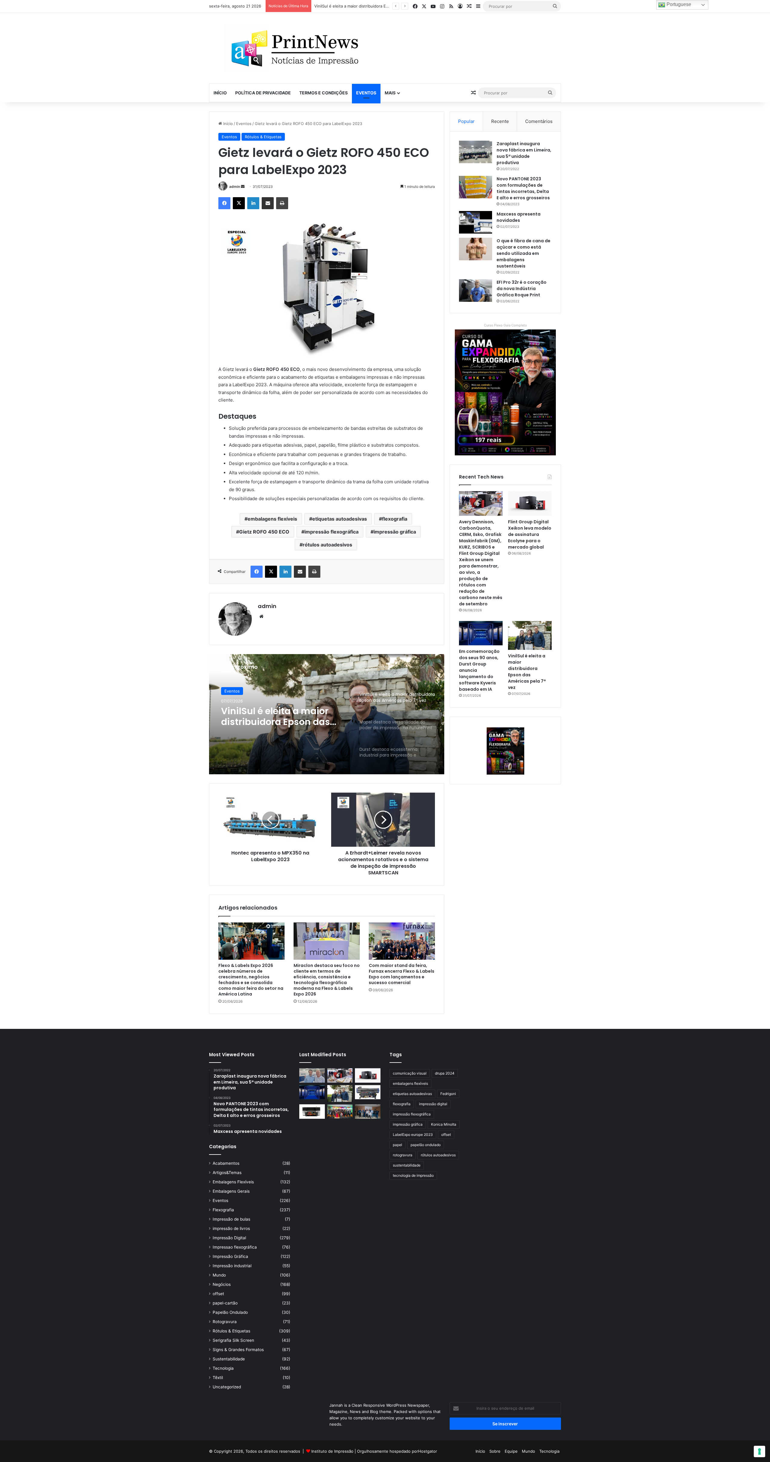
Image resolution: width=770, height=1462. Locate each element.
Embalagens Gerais (231, 1191)
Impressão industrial (232, 1265)
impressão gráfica (395, 532)
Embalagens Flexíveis (233, 1181)
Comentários (539, 121)
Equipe (511, 1451)
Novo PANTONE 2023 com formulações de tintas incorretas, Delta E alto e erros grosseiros (523, 188)
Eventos (366, 92)
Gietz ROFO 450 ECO (264, 532)
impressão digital (433, 1104)
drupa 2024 (444, 1073)
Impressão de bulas (231, 1219)
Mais (390, 92)
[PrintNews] (292, 48)
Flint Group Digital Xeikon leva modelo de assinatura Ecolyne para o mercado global (529, 534)
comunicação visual (410, 1073)
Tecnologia (223, 1368)
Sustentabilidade (229, 1358)
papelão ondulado (426, 1144)
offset (218, 1293)
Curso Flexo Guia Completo (505, 325)
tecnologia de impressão (413, 1175)
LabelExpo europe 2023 (413, 1134)
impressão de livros (231, 1228)
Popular (466, 121)
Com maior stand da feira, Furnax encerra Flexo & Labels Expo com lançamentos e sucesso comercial (401, 974)
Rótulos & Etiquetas (263, 136)
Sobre (494, 1451)
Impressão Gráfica (230, 1256)
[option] (326, 714)
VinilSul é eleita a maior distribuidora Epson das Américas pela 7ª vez (527, 671)
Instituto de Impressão (332, 1451)
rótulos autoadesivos (327, 545)
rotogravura (402, 1155)
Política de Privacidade (263, 92)
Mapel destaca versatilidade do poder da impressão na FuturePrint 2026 (382, 6)
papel (397, 1144)
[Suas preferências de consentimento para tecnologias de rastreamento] (759, 1451)
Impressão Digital (229, 1237)
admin (234, 186)
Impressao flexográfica (235, 1247)
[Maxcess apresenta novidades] (475, 222)
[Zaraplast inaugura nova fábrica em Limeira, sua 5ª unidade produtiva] (475, 152)
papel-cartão (225, 1303)
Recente (500, 121)
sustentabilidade (406, 1165)
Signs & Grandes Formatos (238, 1349)
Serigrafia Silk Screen (233, 1340)
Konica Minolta (443, 1124)
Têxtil (218, 1377)
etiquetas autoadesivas (339, 519)
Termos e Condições (323, 92)
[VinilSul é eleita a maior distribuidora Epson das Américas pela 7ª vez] (530, 635)
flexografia (394, 519)
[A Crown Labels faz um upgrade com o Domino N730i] (312, 1075)
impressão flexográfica (331, 532)
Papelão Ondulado (230, 1312)
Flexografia (223, 1209)
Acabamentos (226, 1163)
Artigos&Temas (227, 1172)
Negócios (222, 1284)
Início (220, 92)
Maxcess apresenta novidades (519, 217)
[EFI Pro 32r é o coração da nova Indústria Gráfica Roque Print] (475, 290)
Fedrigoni (448, 1093)
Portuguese (678, 4)
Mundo (219, 1275)
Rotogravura (225, 1321)
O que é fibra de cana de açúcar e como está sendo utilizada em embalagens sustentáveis (523, 253)
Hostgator (427, 1451)
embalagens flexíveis (272, 519)
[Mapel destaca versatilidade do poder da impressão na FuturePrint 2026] (367, 1092)
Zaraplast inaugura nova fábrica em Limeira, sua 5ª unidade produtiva (524, 153)
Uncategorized (227, 1386)
